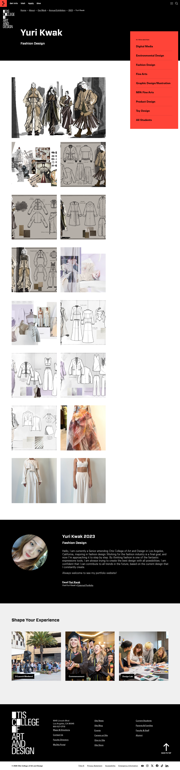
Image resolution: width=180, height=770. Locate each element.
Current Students (144, 720)
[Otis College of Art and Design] (3, 3)
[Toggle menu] (171, 3)
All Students (144, 119)
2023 (70, 10)
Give (39, 3)
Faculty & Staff (142, 730)
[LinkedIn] (166, 765)
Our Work (42, 10)
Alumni (139, 735)
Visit (23, 3)
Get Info (14, 3)
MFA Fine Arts (145, 92)
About (32, 10)
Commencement (76, 676)
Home (23, 10)
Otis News (99, 720)
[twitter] (152, 765)
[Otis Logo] (9, 19)
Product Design (145, 101)
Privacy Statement (94, 766)
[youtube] (142, 765)
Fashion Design (145, 64)
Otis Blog (98, 725)
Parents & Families (144, 725)
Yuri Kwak (74, 582)
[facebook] (157, 765)
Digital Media (144, 46)
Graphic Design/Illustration (153, 83)
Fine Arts (141, 73)
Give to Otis (99, 740)
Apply (31, 3)
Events (97, 730)
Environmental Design (150, 55)
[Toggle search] (176, 3)
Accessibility (110, 766)
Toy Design (143, 110)
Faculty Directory (61, 739)
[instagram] (147, 765)
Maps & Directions (61, 730)
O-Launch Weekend (24, 676)
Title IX (81, 766)
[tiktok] (162, 765)
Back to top (166, 753)
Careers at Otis (101, 735)
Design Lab (127, 676)
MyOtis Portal (59, 744)
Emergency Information (128, 766)
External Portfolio (85, 585)
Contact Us (58, 734)
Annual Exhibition (57, 10)
